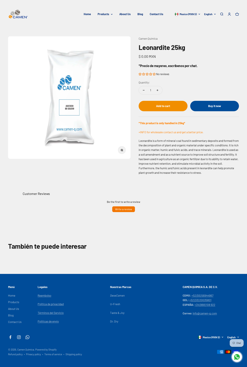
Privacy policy (33, 354)
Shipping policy (74, 354)
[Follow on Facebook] (10, 337)
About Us (125, 14)
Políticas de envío (48, 321)
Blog (140, 14)
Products (103, 14)
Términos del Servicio (51, 312)
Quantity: (144, 82)
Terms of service (53, 354)
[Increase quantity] (157, 90)
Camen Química (148, 38)
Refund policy (15, 354)
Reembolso (44, 295)
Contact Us (156, 14)
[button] (147, 74)
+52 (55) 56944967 (202, 295)
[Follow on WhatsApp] (27, 337)
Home (87, 14)
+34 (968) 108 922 (205, 304)
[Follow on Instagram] (19, 337)
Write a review (123, 209)
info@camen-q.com (205, 313)
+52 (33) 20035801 (200, 300)
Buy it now (214, 106)
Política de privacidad (51, 304)
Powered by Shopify (46, 349)
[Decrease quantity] (144, 90)
